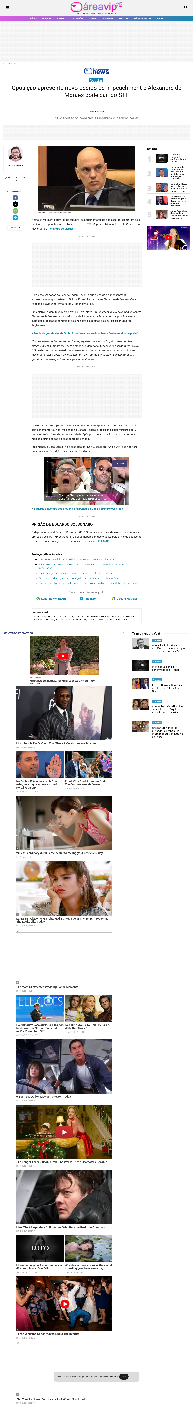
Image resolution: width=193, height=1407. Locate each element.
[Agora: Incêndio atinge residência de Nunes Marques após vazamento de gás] (140, 643)
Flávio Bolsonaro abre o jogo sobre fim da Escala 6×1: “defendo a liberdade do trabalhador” (83, 566)
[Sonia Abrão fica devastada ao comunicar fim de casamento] (162, 218)
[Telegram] (15, 217)
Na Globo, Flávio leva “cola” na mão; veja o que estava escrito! (178, 187)
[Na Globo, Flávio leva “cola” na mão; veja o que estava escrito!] (162, 191)
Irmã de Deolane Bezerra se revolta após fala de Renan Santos (167, 688)
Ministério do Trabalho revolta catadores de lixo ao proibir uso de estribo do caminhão (87, 583)
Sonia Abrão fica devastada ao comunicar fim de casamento (179, 214)
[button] (169, 8)
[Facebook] (15, 197)
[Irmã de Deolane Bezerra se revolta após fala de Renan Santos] (140, 683)
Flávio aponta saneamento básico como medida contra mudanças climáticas (177, 172)
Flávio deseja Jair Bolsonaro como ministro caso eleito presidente (75, 573)
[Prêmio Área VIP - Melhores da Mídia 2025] (168, 238)
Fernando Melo (98, 111)
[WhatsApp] (15, 211)
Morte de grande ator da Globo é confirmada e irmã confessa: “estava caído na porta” (86, 333)
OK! (124, 1376)
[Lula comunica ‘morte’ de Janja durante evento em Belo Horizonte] (162, 204)
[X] (15, 204)
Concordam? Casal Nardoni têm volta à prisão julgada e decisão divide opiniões (167, 709)
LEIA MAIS (103, 541)
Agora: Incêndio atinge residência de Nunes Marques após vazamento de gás (169, 648)
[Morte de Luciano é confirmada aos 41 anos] (162, 162)
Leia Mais (113, 1376)
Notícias (12, 63)
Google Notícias (127, 598)
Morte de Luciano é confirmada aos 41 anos (178, 158)
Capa (5, 63)
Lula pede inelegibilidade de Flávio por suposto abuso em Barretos (76, 559)
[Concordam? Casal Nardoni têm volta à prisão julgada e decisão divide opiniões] (140, 704)
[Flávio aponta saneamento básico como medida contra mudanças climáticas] (162, 176)
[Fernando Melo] (15, 154)
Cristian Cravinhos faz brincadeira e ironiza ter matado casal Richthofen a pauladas (167, 732)
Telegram (90, 598)
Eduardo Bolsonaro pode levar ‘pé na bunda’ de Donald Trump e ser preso (78, 508)
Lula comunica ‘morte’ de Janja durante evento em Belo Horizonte (178, 201)
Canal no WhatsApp (54, 598)
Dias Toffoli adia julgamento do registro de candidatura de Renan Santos (79, 578)
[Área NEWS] (96, 74)
